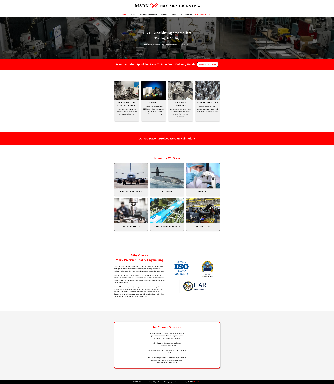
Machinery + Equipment (148, 14)
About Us (132, 14)
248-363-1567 (197, 382)
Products (164, 14)
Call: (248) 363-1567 (202, 14)
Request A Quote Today (208, 64)
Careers (173, 14)
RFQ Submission (186, 14)
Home (124, 14)
